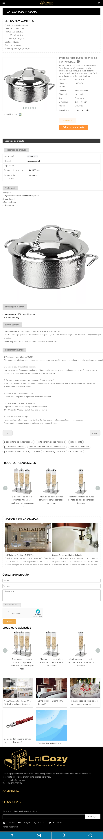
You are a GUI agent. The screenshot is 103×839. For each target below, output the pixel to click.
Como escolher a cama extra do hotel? (50, 702)
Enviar (9, 621)
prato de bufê (76, 442)
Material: (62, 90)
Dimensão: (63, 102)
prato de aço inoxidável (55, 451)
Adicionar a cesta (75, 127)
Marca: (62, 106)
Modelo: (62, 80)
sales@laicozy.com (20, 25)
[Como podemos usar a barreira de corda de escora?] (18, 723)
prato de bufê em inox (79, 447)
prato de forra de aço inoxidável (51, 442)
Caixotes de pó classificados (50, 743)
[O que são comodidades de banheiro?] (75, 552)
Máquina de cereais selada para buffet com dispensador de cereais (51, 500)
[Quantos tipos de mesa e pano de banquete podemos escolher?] (85, 688)
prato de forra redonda (14, 447)
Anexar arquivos (12, 605)
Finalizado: (63, 94)
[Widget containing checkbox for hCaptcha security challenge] (23, 613)
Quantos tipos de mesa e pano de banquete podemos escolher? (84, 703)
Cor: (61, 98)
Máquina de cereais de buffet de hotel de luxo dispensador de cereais (81, 500)
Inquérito (67, 120)
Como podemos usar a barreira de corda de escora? (17, 740)
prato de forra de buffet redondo (18, 442)
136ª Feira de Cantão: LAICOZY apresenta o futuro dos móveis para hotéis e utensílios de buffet (20, 555)
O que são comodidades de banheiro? (67, 555)
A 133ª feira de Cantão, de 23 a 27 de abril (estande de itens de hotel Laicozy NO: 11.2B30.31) (17, 703)
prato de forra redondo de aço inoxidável (22, 451)
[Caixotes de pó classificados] (51, 725)
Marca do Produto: (63, 85)
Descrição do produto (14, 141)
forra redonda (76, 451)
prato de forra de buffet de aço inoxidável (47, 447)
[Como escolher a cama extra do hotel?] (51, 688)
